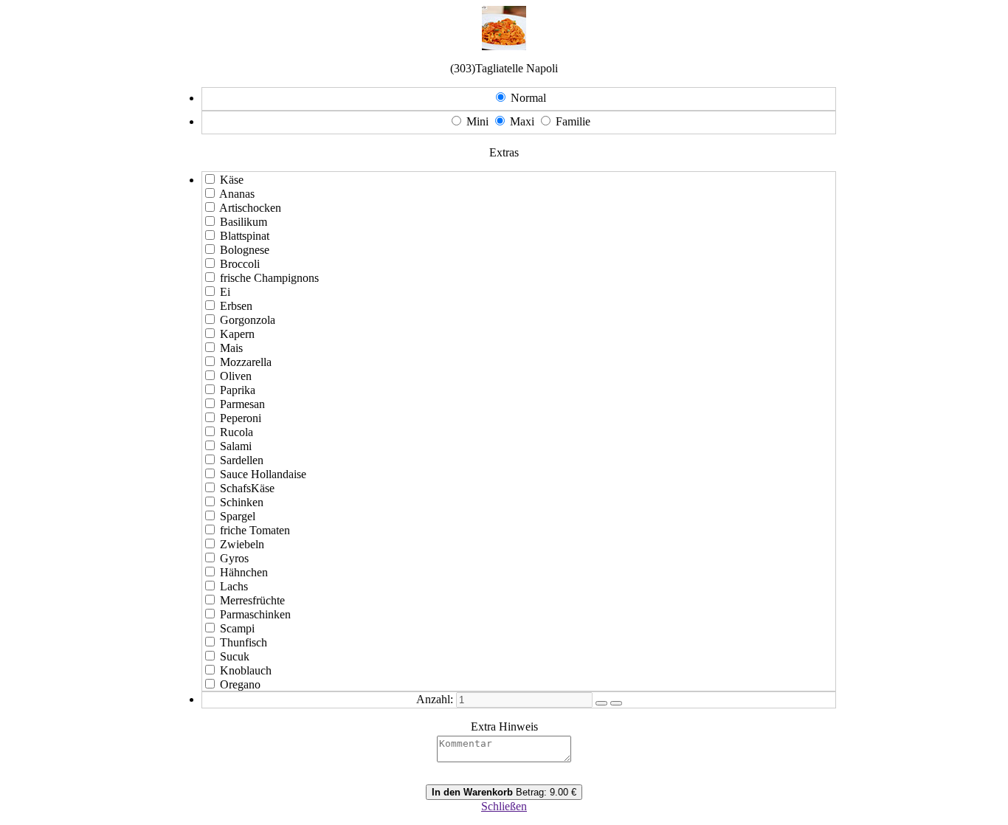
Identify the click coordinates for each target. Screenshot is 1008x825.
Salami (236, 446)
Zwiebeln (242, 544)
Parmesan (242, 404)
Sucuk (234, 656)
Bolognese (244, 250)
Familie (573, 121)
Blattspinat (244, 235)
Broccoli (240, 264)
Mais (231, 348)
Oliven (236, 376)
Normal (528, 98)
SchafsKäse (247, 488)
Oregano (240, 684)
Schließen (504, 806)
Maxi (522, 121)
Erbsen (236, 306)
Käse (232, 179)
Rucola (236, 432)
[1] (601, 703)
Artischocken (250, 207)
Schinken (241, 502)
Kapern (237, 334)
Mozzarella (246, 362)
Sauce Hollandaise (263, 474)
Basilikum (243, 221)
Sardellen (241, 460)
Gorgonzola (247, 320)
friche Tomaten (255, 530)
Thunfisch (243, 642)
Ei (225, 292)
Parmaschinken (255, 614)
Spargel (237, 516)
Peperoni (240, 418)
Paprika (237, 390)
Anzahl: (434, 699)
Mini (477, 121)
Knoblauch (246, 670)
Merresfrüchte (252, 600)
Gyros (234, 558)
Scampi (237, 628)
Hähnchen (244, 572)
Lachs (234, 586)
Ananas (237, 193)
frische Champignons (269, 278)
